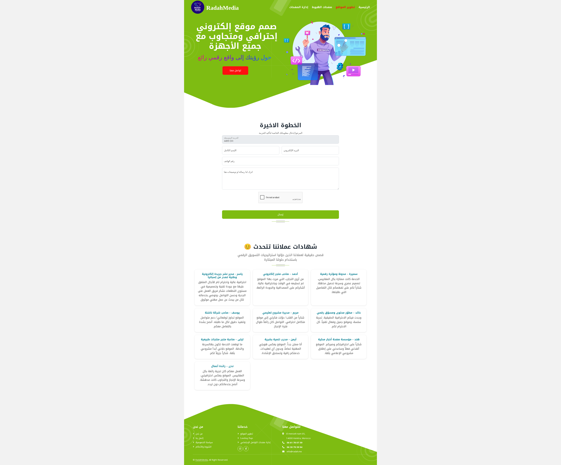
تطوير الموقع (246, 434)
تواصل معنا (235, 70)
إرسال (280, 214)
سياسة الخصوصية (204, 442)
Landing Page (246, 438)
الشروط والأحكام (203, 447)
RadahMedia (201, 459)
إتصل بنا (199, 438)
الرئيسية (364, 7)
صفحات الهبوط (322, 7)
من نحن (199, 434)
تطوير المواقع (345, 7)
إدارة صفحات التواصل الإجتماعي (255, 442)
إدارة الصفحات (298, 7)
